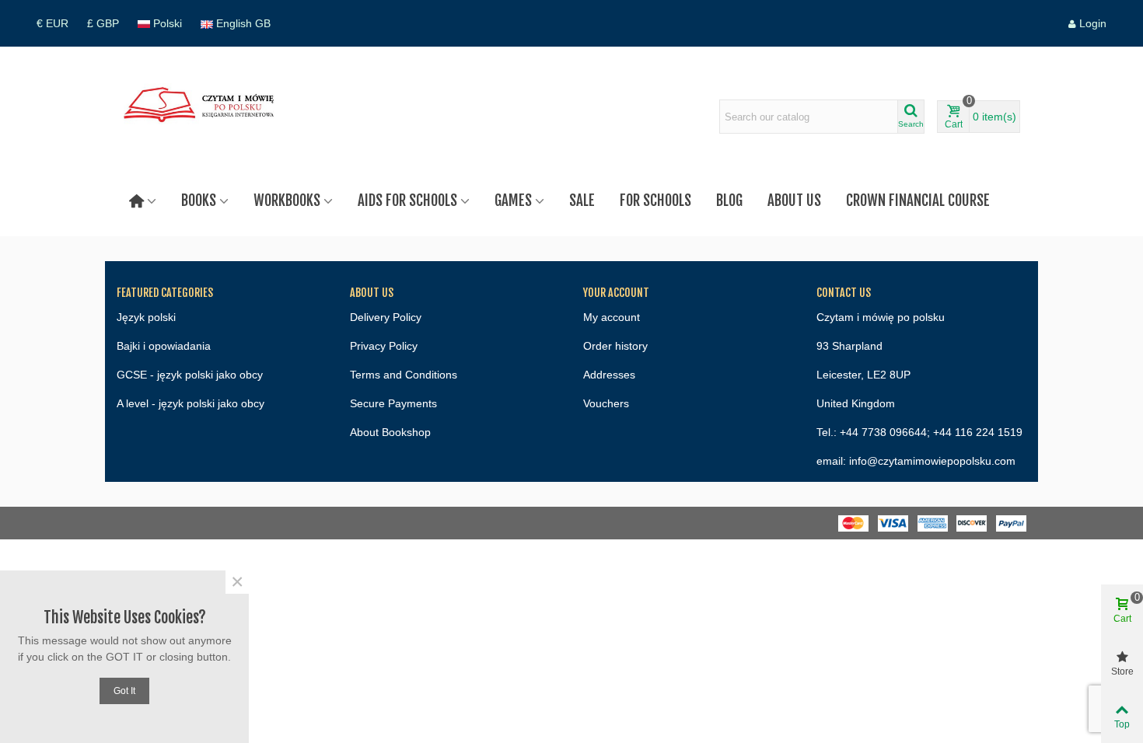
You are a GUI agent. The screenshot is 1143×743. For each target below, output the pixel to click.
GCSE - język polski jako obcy (190, 374)
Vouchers (606, 403)
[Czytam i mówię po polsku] (202, 116)
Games (513, 200)
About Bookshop (390, 432)
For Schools (655, 200)
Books (198, 200)
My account (611, 317)
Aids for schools (407, 200)
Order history (615, 346)
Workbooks (286, 200)
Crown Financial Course (918, 200)
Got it (124, 690)
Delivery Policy (385, 317)
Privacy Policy (384, 346)
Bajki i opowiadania (164, 346)
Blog (729, 200)
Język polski (146, 317)
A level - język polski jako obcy (190, 403)
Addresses (609, 374)
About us (794, 200)
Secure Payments (393, 403)
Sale (582, 200)
